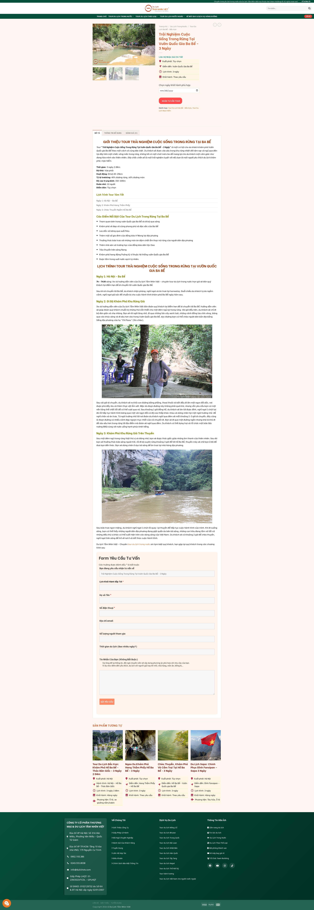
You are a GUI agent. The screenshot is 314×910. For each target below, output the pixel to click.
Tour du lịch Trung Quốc (169, 838)
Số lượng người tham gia (112, 633)
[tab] (97, 132)
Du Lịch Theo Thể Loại (218, 843)
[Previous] (97, 44)
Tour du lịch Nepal (167, 863)
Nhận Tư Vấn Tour (170, 100)
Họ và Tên (105, 595)
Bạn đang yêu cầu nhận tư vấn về (116, 568)
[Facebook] (210, 865)
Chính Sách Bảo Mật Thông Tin (125, 863)
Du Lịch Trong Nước (178, 26)
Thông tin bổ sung (113, 133)
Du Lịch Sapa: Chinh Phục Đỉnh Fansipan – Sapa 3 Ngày (204, 767)
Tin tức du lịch (215, 833)
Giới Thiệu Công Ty (120, 827)
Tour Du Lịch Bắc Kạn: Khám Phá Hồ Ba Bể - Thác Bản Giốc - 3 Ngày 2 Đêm (107, 769)
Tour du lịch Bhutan (167, 833)
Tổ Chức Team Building (219, 858)
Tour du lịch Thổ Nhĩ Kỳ (169, 868)
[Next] (151, 44)
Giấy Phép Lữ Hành (120, 833)
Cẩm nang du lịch (216, 827)
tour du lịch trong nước (139, 544)
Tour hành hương (166, 873)
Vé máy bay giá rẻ (216, 853)
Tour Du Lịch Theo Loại (146, 16)
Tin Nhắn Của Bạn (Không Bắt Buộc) (118, 659)
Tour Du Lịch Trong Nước (120, 16)
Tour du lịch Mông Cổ (168, 827)
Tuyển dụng (116, 903)
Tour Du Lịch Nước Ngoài (171, 16)
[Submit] (309, 8)
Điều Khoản (117, 858)
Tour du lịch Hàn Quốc (168, 853)
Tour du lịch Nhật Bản (168, 848)
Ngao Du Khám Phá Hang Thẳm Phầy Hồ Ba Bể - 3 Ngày (139, 767)
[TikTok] (232, 865)
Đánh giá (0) (131, 133)
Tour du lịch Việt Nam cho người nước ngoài (177, 879)
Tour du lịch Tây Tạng (168, 858)
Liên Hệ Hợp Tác (119, 853)
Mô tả (97, 133)
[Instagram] (225, 865)
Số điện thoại (107, 608)
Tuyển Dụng (117, 848)
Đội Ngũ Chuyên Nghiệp (122, 838)
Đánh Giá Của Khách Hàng (123, 843)
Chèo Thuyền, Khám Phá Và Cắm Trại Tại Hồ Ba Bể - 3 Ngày (173, 767)
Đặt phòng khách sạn (218, 848)
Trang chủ (163, 26)
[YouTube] (217, 865)
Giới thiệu (104, 903)
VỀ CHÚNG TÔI (306, 1)
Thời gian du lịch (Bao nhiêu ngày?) (118, 646)
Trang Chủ (102, 16)
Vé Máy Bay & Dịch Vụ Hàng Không (201, 16)
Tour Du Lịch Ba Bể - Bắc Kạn (180, 108)
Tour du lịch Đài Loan (168, 843)
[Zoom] (96, 62)
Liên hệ (96, 903)
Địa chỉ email (106, 620)
